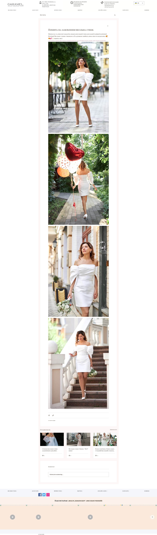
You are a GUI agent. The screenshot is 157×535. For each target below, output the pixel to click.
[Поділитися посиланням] (53, 415)
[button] (115, 15)
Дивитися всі (113, 429)
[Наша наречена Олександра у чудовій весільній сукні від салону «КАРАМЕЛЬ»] (105, 439)
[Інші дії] (108, 26)
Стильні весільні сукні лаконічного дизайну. (49, 450)
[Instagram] (48, 494)
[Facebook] (40, 494)
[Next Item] (152, 517)
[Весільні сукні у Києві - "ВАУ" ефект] (78, 439)
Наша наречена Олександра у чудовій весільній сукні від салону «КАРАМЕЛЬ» (104, 450)
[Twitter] (44, 494)
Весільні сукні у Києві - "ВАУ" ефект (78, 450)
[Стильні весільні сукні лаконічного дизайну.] (52, 439)
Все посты (43, 15)
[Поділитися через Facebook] (49, 415)
